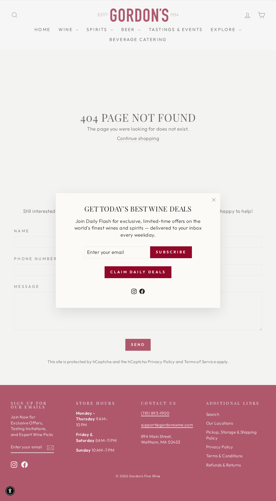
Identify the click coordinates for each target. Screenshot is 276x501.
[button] (10, 491)
